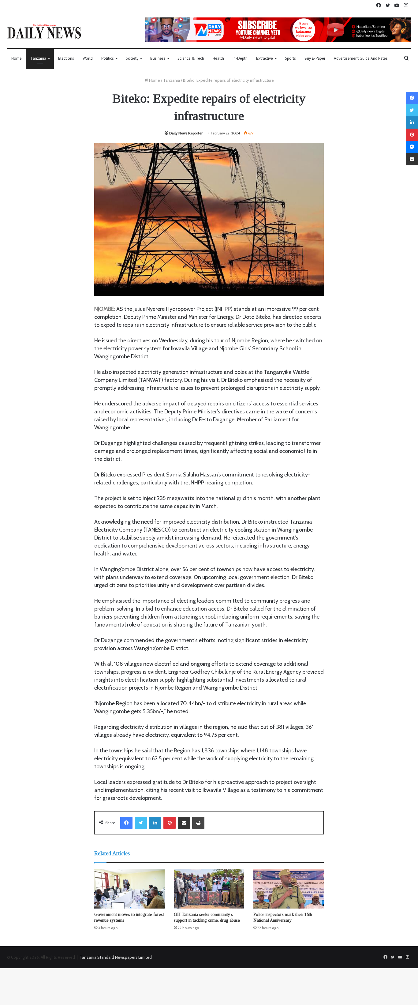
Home (16, 58)
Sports (290, 58)
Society (132, 58)
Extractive (264, 58)
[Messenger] (412, 147)
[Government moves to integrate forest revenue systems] (129, 889)
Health (218, 58)
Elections (66, 58)
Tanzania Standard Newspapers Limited (116, 957)
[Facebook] (126, 823)
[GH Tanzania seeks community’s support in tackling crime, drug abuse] (209, 889)
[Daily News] (44, 31)
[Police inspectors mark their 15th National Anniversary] (288, 889)
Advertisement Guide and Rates (361, 58)
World (88, 58)
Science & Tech (190, 58)
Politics (107, 58)
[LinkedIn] (155, 823)
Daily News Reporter (186, 133)
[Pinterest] (169, 823)
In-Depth (240, 58)
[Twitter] (141, 823)
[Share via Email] (184, 823)
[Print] (198, 823)
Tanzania (38, 58)
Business (158, 58)
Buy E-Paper (314, 58)
